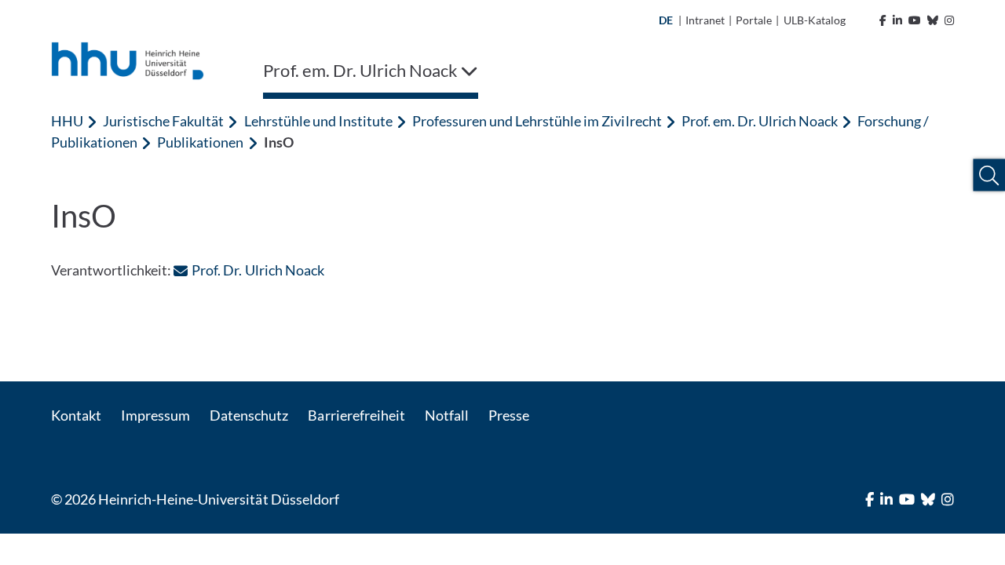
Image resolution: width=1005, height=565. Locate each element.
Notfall (447, 415)
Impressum (155, 415)
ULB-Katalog (815, 20)
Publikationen (200, 142)
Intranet (705, 20)
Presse (508, 415)
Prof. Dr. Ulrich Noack (257, 270)
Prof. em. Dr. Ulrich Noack (760, 120)
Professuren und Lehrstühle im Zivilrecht (537, 120)
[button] (989, 175)
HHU (67, 120)
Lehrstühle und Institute (318, 120)
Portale (754, 20)
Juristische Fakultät (163, 120)
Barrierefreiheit (356, 415)
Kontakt (76, 415)
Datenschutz (249, 415)
